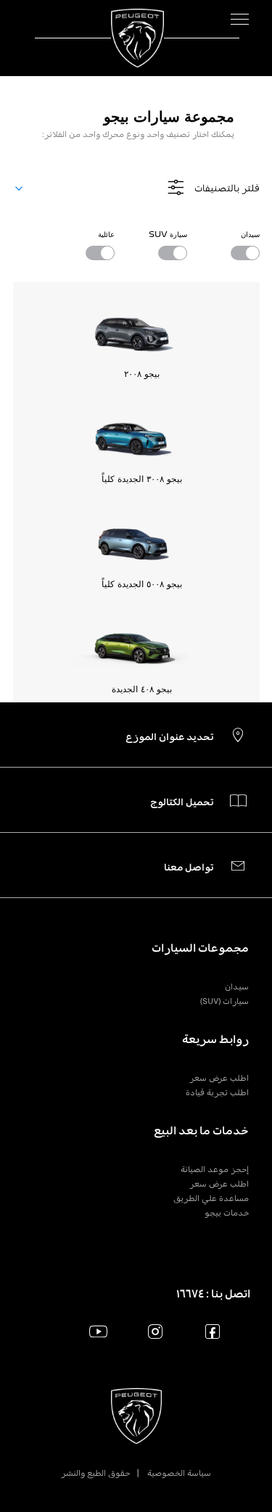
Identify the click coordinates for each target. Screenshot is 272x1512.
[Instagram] (155, 1331)
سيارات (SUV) (224, 1001)
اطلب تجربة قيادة (217, 1092)
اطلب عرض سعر (219, 1078)
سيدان (237, 986)
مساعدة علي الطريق (211, 1198)
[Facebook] (213, 1331)
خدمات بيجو (227, 1212)
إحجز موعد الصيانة (215, 1169)
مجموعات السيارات (200, 948)
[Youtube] (98, 1331)
